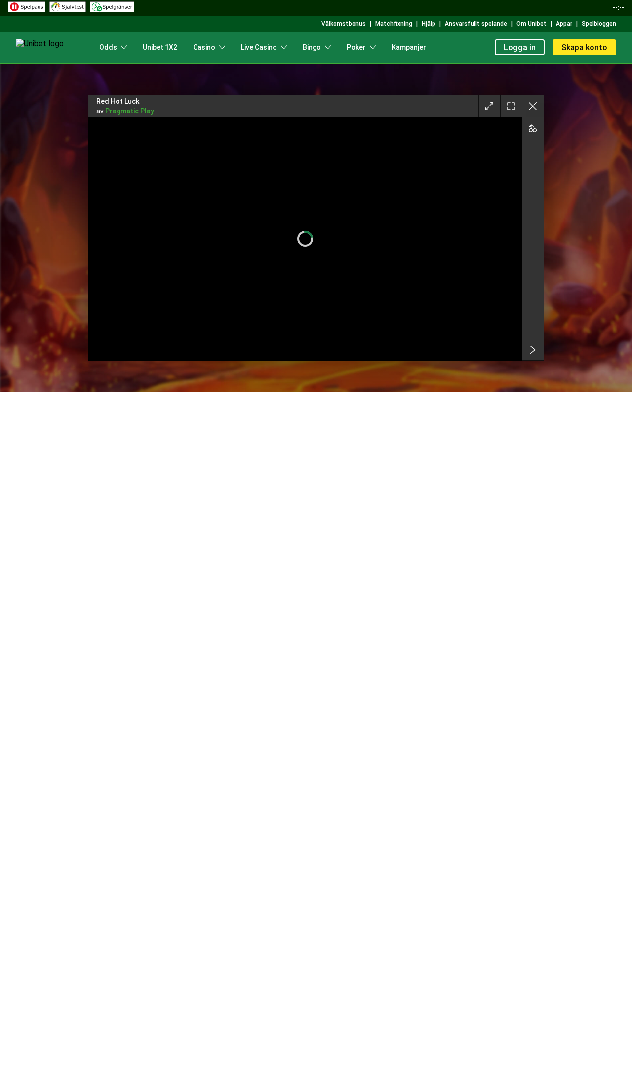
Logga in (520, 47)
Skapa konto (584, 47)
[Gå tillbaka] (533, 106)
